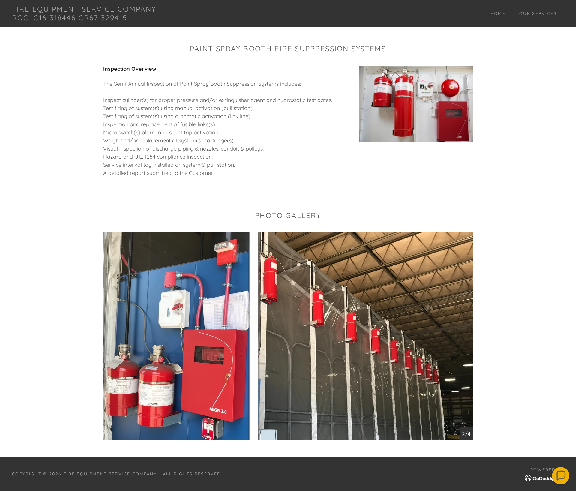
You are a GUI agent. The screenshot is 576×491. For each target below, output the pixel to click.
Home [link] (498, 13)
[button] (539, 13)
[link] (90, 18)
